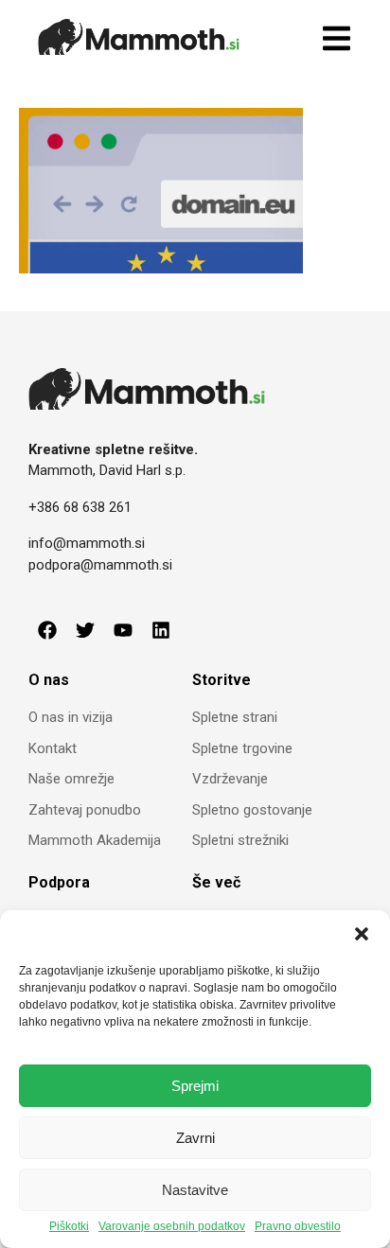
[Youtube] (123, 630)
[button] (361, 933)
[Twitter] (85, 630)
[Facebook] (47, 630)
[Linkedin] (161, 630)
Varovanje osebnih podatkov (171, 1227)
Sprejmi (195, 1086)
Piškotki (69, 1227)
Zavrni (195, 1138)
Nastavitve (195, 1190)
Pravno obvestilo (298, 1227)
